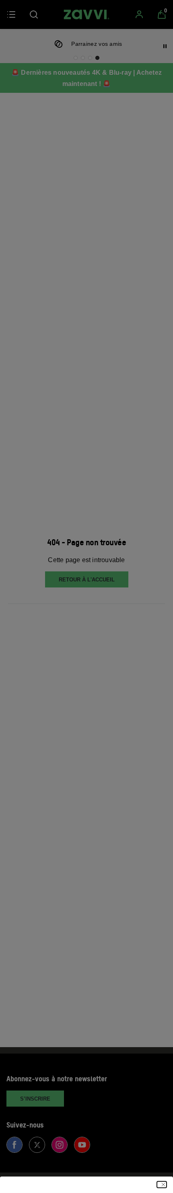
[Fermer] (162, 1184)
